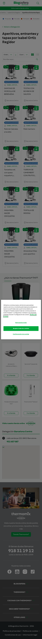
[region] (21, 319)
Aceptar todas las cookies (21, 328)
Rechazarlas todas (21, 322)
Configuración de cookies (21, 334)
